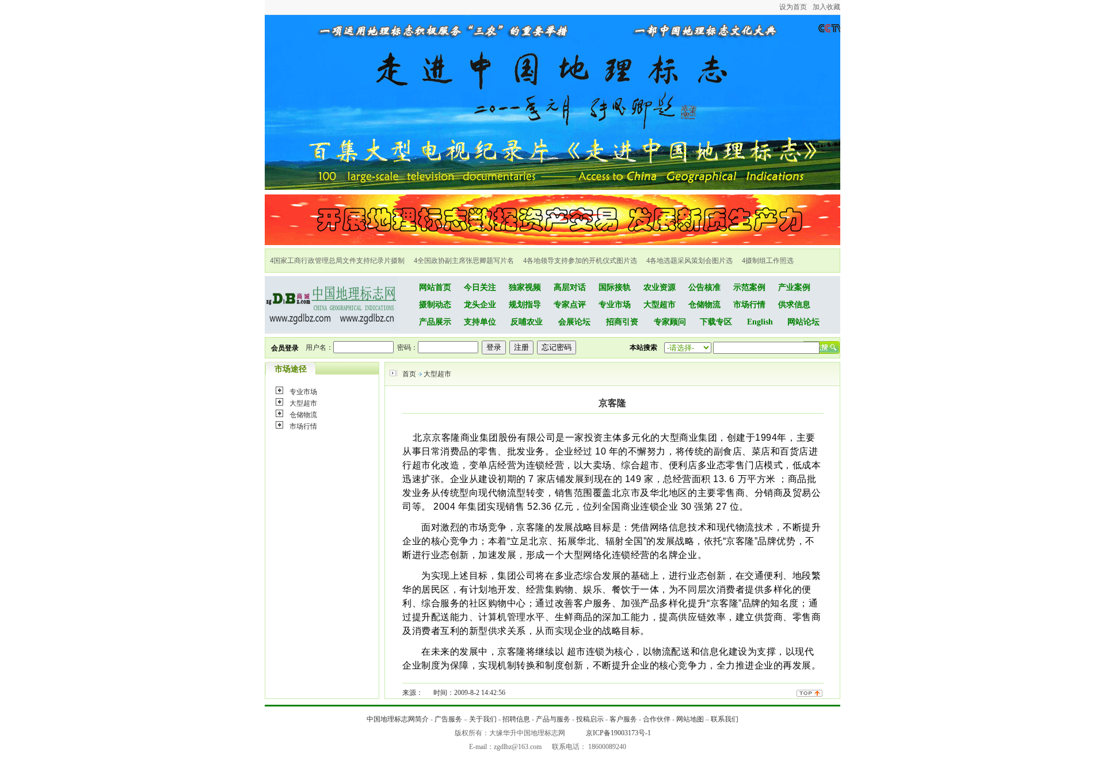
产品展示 (435, 322)
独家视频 (525, 287)
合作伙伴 (656, 719)
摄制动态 (435, 304)
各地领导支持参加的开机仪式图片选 (582, 261)
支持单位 (480, 322)
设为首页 (793, 7)
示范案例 (749, 287)
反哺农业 (526, 322)
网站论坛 (803, 322)
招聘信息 (516, 719)
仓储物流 (704, 304)
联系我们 (724, 719)
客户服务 (623, 719)
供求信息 (794, 304)
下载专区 (716, 322)
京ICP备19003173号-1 (618, 733)
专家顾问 (670, 322)
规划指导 (525, 304)
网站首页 (435, 287)
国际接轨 (615, 287)
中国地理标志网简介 (398, 719)
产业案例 (794, 287)
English (760, 322)
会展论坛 (574, 322)
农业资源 (659, 287)
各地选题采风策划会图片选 (691, 261)
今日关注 (480, 287)
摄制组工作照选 (769, 261)
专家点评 (570, 304)
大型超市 (659, 304)
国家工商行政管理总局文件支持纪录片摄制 (339, 261)
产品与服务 (553, 719)
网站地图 (690, 719)
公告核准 (704, 287)
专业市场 (615, 304)
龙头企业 (480, 304)
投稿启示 (590, 719)
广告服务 (448, 719)
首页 (409, 374)
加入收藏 (826, 7)
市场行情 (749, 304)
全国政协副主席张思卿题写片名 (465, 261)
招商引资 (622, 322)
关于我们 (483, 719)
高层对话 (570, 287)
